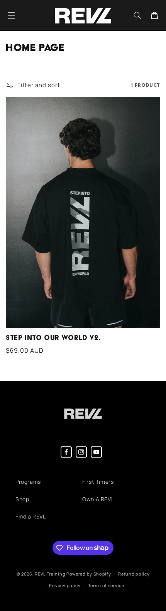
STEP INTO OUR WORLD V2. (53, 337)
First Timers (97, 481)
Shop (22, 499)
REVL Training (50, 573)
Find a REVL (30, 516)
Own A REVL (98, 499)
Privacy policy (65, 585)
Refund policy (133, 574)
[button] (11, 15)
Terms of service (106, 585)
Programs (28, 481)
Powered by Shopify (88, 573)
